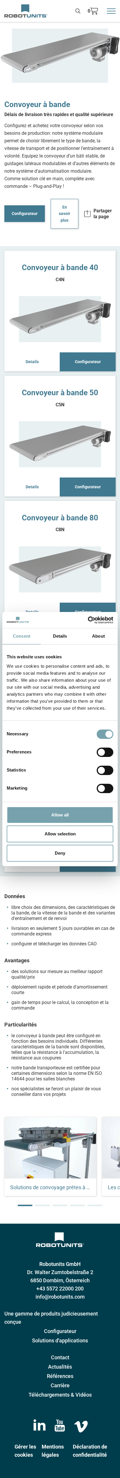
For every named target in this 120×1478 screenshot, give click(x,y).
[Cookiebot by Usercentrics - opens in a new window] (87, 620)
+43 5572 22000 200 (60, 1288)
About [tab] (98, 636)
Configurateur (25, 213)
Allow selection (60, 833)
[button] (25, 1205)
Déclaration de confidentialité (90, 1451)
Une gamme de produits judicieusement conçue (51, 1318)
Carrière (60, 1385)
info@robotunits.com (60, 1297)
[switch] (105, 752)
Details (32, 361)
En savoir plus (64, 214)
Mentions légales (53, 1451)
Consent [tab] (21, 636)
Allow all (60, 814)
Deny (60, 853)
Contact (60, 1357)
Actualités (60, 1367)
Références (60, 1376)
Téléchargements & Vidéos (60, 1395)
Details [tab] (60, 636)
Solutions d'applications (60, 1340)
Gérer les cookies (25, 1451)
